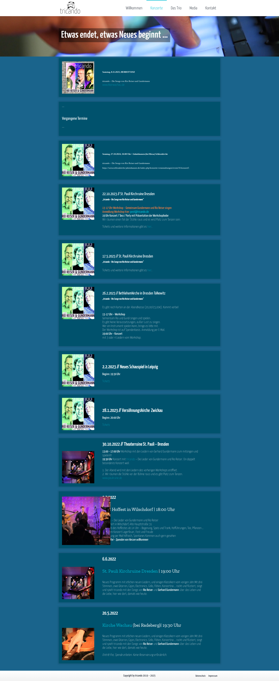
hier (149, 226)
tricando (130, 459)
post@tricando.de (139, 211)
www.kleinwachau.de (113, 84)
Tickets (106, 381)
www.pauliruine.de (112, 478)
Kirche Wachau (117, 625)
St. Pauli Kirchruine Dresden (130, 571)
